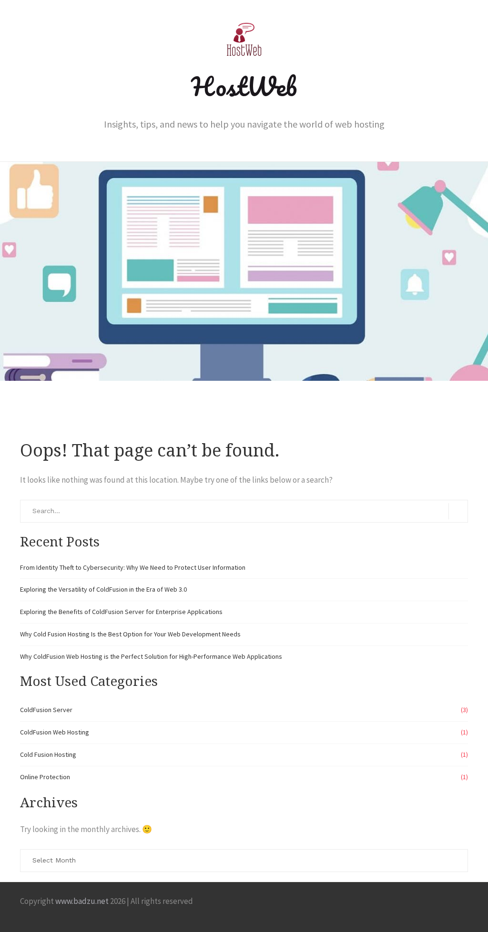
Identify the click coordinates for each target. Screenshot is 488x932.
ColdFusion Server (46, 709)
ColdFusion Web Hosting (54, 732)
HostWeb (244, 86)
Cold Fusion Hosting (48, 754)
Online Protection (45, 777)
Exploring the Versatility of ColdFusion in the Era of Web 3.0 (103, 589)
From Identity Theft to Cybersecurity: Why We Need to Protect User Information (132, 567)
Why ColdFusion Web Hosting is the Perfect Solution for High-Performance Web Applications (151, 656)
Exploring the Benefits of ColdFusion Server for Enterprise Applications (121, 611)
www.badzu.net (82, 901)
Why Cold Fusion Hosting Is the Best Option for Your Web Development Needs (130, 634)
